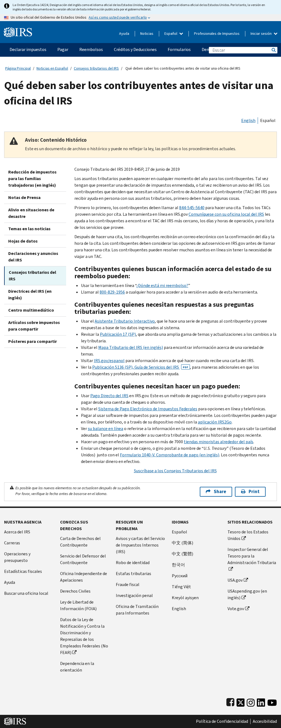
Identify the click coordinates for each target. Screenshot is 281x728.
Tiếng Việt (181, 587)
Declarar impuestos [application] (28, 49)
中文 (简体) (182, 543)
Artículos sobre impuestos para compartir (34, 326)
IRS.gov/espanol (109, 360)
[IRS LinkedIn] (261, 701)
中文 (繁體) (182, 554)
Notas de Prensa (24, 197)
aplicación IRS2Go (215, 422)
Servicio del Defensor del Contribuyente (83, 559)
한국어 (178, 565)
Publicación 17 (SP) (118, 334)
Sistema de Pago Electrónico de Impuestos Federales (147, 409)
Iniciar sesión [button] (261, 33)
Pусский (179, 576)
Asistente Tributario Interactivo (125, 321)
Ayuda (124, 33)
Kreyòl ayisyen (185, 598)
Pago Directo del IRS (109, 396)
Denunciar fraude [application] (218, 49)
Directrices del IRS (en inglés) (30, 294)
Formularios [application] (179, 49)
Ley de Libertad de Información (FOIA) (78, 605)
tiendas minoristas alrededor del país (218, 442)
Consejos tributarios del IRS (96, 68)
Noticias (146, 33)
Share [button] (220, 491)
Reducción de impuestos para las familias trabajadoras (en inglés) (32, 178)
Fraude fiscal (127, 584)
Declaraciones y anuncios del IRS (33, 257)
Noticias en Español (52, 68)
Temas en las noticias (29, 229)
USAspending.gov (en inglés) (247, 594)
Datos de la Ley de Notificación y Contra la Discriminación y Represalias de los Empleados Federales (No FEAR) (84, 636)
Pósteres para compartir (32, 341)
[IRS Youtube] (272, 701)
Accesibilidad (265, 721)
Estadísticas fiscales (23, 571)
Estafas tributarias (133, 573)
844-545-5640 (191, 208)
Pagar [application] (62, 49)
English (248, 120)
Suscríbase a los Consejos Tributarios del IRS (175, 471)
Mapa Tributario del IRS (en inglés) (130, 347)
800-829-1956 (112, 292)
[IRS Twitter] (241, 701)
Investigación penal (134, 595)
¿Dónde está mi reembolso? (162, 285)
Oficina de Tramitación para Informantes (137, 610)
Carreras (12, 543)
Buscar (273, 50)
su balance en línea (105, 428)
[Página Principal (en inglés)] (18, 30)
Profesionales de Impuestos (217, 33)
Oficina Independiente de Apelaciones (83, 577)
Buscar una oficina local (26, 593)
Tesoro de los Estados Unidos (247, 535)
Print (254, 491)
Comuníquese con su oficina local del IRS (226, 214)
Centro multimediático (31, 310)
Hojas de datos (23, 241)
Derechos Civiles (75, 591)
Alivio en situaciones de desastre (31, 213)
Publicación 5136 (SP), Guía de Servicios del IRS (140, 367)
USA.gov (235, 580)
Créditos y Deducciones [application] (135, 49)
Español (171, 33)
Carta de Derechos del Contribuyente (80, 542)
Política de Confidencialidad (222, 721)
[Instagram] (251, 701)
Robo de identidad (133, 562)
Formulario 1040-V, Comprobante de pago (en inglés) (169, 455)
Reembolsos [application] (91, 49)
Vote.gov (235, 609)
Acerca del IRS (17, 532)
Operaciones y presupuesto (17, 557)
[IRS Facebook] (230, 701)
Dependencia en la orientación (77, 667)
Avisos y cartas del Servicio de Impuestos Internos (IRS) (140, 545)
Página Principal (18, 68)
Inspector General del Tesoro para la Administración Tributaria (251, 556)
